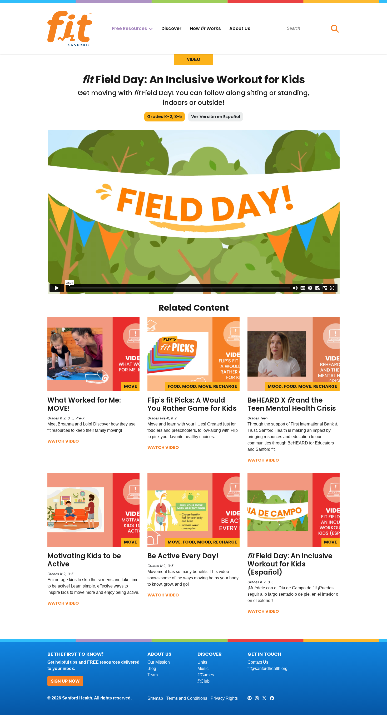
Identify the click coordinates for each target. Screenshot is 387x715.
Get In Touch (264, 654)
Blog (151, 668)
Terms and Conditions (186, 698)
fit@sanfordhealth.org (267, 668)
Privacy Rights (224, 698)
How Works (205, 28)
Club (203, 681)
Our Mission (158, 662)
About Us (239, 28)
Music (203, 668)
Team (152, 675)
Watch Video (63, 441)
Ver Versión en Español (215, 117)
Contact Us (257, 662)
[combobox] (298, 28)
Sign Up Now (65, 681)
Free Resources (129, 28)
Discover (171, 28)
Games (205, 675)
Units (202, 662)
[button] (335, 28)
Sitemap (155, 698)
